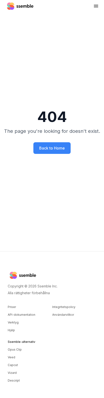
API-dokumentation (21, 314)
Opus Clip (15, 349)
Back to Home (52, 148)
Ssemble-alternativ (21, 342)
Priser (12, 307)
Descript (14, 380)
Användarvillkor (63, 314)
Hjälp (11, 330)
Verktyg (13, 322)
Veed (11, 357)
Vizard (12, 373)
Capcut (13, 365)
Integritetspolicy (63, 307)
